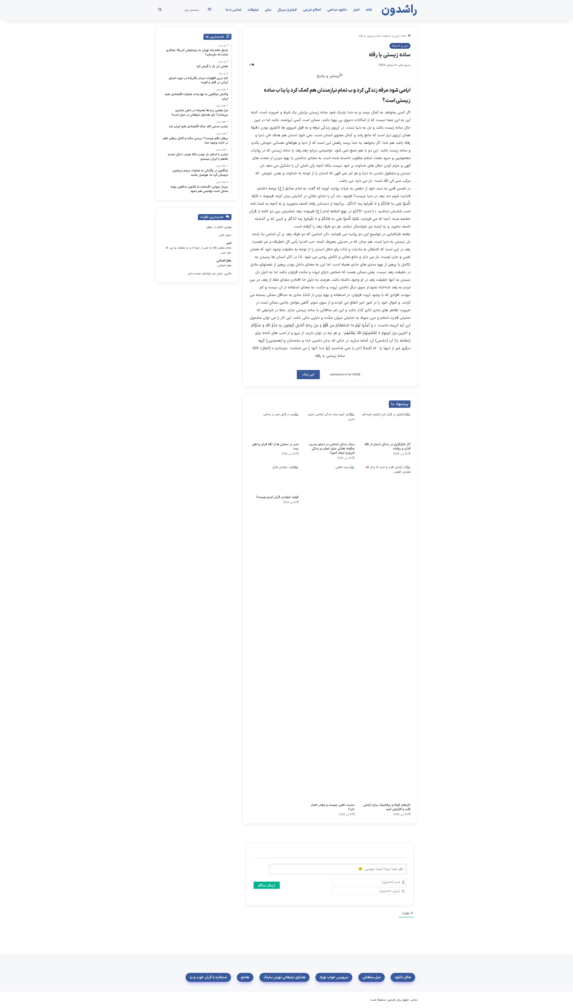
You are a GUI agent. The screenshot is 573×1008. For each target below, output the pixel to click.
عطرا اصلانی (223, 260)
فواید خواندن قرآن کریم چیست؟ (277, 497)
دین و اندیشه (391, 36)
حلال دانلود (403, 977)
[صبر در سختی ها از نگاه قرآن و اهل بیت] (274, 426)
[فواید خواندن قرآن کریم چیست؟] (274, 479)
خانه (369, 10)
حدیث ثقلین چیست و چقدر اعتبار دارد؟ (333, 807)
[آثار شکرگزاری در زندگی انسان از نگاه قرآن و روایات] (386, 426)
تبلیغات (253, 10)
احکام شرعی (312, 10)
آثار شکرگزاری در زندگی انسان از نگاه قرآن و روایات (388, 446)
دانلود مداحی (337, 10)
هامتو (245, 977)
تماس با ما (233, 10)
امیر (228, 243)
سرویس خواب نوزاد (333, 977)
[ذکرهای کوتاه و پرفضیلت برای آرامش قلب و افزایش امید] (386, 633)
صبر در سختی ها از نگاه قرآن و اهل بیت (275, 446)
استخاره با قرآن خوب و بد (208, 977)
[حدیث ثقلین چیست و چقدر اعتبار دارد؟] (330, 633)
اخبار (356, 10)
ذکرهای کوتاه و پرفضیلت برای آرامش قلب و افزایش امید (387, 807)
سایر (268, 10)
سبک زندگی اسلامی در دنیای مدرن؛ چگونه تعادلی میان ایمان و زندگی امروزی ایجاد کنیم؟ (332, 448)
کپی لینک (308, 374)
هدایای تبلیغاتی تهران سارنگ (284, 977)
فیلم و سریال (287, 10)
